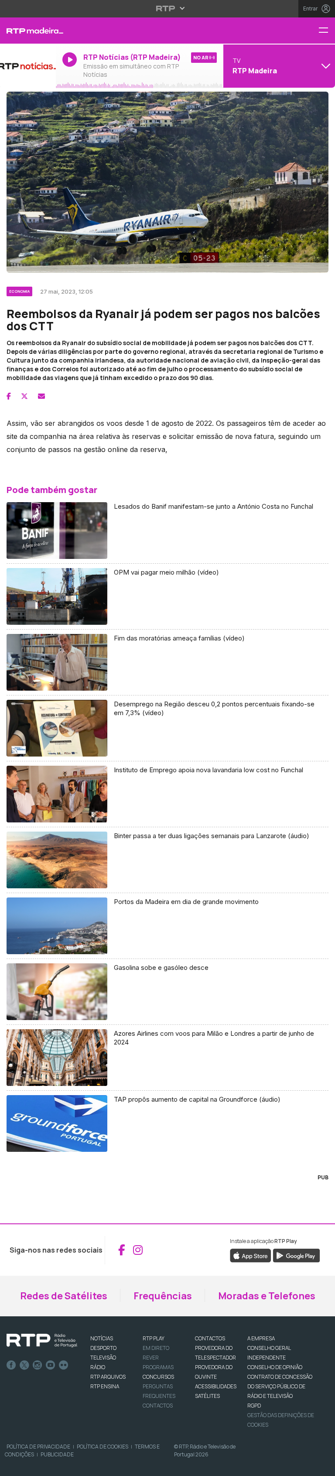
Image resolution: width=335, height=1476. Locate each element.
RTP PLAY (153, 1338)
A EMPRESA (261, 1338)
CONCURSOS (158, 1376)
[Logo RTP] (42, 1341)
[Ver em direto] (28, 66)
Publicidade (57, 1454)
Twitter (24, 1365)
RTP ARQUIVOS (108, 1376)
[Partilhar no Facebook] (9, 396)
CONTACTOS (210, 1338)
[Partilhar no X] (24, 396)
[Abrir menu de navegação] (326, 31)
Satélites (207, 1396)
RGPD (254, 1405)
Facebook (11, 1365)
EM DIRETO (156, 1348)
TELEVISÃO (103, 1357)
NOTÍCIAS (101, 1338)
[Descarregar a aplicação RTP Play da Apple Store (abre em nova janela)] (250, 1255)
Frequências (162, 1295)
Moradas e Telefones (266, 1295)
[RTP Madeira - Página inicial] (28, 30)
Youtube (50, 1365)
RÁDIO (97, 1367)
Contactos (158, 1405)
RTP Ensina (104, 1386)
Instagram (37, 1365)
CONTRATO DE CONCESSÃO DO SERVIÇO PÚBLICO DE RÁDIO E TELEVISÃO (279, 1386)
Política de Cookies (102, 1446)
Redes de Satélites (63, 1295)
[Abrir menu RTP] (168, 8)
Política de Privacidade (38, 1446)
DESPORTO (103, 1348)
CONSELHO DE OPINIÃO (274, 1367)
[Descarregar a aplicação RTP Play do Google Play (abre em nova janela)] (296, 1255)
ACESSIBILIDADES (215, 1386)
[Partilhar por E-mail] (41, 396)
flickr (63, 1365)
